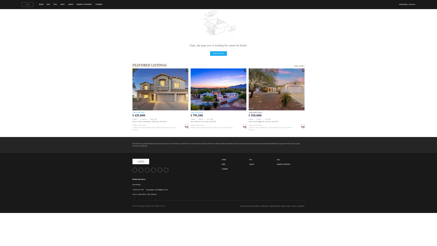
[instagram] (153, 170)
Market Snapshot (84, 4)
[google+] (166, 170)
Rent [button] (63, 4)
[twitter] (147, 170)
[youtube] (160, 170)
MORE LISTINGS (299, 66)
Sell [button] (55, 4)
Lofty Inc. (142, 206)
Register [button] (403, 5)
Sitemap (294, 206)
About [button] (71, 4)
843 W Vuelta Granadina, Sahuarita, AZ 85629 (149, 121)
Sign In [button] (412, 5)
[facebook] (134, 170)
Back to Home (218, 53)
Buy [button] (48, 4)
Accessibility (301, 206)
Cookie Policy (264, 206)
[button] (27, 4)
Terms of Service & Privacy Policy (249, 206)
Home (41, 4)
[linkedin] (141, 170)
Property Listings (286, 206)
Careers (98, 4)
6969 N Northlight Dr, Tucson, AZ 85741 (263, 121)
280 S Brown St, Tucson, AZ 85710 (203, 121)
